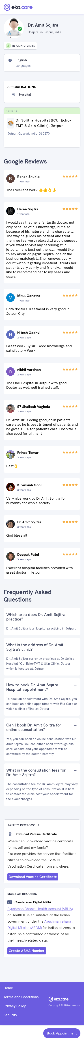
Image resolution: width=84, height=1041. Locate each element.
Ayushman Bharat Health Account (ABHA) (40, 908)
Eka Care (66, 704)
